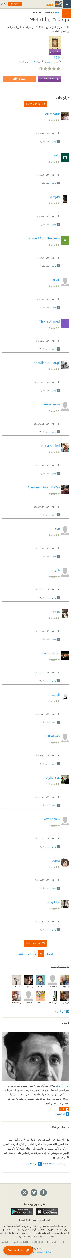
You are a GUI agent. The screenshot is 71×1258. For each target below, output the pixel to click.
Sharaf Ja (53, 1002)
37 (29, 953)
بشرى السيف (16, 986)
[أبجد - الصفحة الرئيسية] (50, 4)
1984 (57, 12)
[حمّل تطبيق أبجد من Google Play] (22, 1211)
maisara (29, 1002)
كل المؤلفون (60, 1113)
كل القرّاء (60, 1011)
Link (47, 132)
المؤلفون (5, 1242)
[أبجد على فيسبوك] (43, 1192)
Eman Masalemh (52, 986)
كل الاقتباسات (31, 1163)
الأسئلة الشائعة (37, 1242)
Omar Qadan (64, 986)
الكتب (62, 1242)
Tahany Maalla (40, 1002)
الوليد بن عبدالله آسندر (64, 1002)
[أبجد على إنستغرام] (24, 1192)
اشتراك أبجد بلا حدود (20, 1242)
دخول (3, 3)
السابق (49, 953)
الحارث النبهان (31, 61)
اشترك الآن (19, 79)
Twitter (53, 132)
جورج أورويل (49, 61)
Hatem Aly (16, 1002)
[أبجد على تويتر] (33, 1192)
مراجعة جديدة (33, 104)
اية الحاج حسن (28, 986)
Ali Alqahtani (40, 986)
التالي (21, 953)
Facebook (58, 132)
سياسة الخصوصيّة (44, 1252)
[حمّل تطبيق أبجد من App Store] (47, 1211)
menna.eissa (49, 1163)
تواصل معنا (51, 1242)
